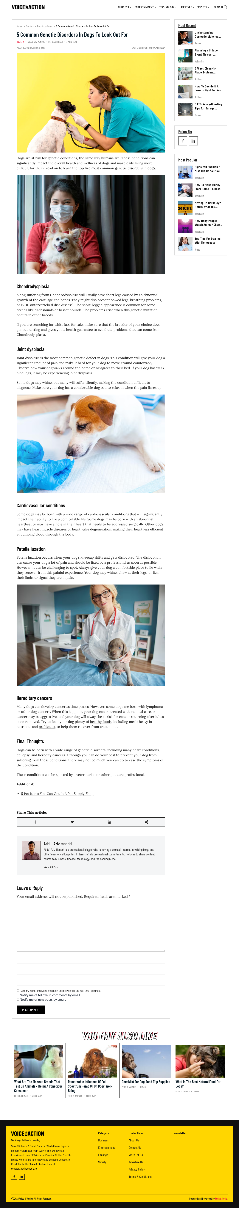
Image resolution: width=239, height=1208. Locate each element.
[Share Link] (35, 822)
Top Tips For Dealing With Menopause (208, 240)
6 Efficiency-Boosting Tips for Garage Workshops (208, 108)
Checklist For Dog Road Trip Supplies (146, 1081)
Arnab (197, 249)
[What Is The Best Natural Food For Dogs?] (200, 1061)
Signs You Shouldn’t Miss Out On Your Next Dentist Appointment (208, 171)
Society (202, 7)
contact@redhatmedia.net (24, 1168)
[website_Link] (182, 140)
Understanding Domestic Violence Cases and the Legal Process (207, 38)
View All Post (51, 867)
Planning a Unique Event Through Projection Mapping (207, 54)
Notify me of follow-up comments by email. (50, 995)
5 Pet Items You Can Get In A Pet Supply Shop (57, 793)
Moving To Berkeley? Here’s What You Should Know (208, 206)
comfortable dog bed (90, 387)
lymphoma (154, 706)
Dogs (20, 158)
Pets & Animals (44, 26)
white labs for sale (69, 324)
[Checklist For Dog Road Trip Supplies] (146, 1061)
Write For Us (136, 1155)
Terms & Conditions (140, 1176)
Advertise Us (136, 1162)
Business (123, 7)
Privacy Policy (137, 1169)
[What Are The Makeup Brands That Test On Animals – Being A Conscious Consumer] (38, 1061)
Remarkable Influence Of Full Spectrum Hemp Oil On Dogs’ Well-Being (90, 1086)
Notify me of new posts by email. (43, 999)
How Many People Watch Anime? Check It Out (208, 225)
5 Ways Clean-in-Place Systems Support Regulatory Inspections (207, 74)
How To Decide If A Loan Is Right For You (208, 88)
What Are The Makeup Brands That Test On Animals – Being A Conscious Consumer (38, 1086)
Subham (198, 79)
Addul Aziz (199, 177)
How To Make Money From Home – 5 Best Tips (207, 189)
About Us (134, 1140)
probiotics (47, 727)
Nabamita (199, 61)
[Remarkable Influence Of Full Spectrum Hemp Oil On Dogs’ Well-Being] (92, 1061)
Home (20, 26)
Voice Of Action (26, 1198)
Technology (166, 7)
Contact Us (135, 1147)
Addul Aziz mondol (36, 41)
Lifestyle (186, 7)
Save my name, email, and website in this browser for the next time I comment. (61, 990)
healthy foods (100, 722)
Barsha (198, 43)
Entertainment (144, 7)
